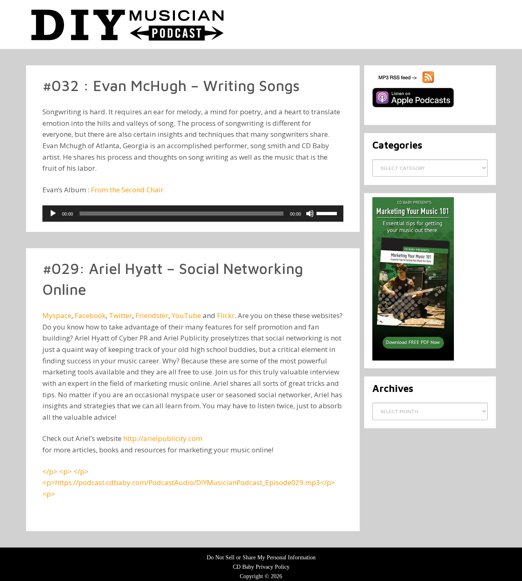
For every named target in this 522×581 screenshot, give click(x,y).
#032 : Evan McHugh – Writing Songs (171, 85)
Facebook (90, 315)
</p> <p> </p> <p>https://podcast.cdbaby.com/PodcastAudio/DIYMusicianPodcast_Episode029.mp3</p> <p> (188, 483)
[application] (192, 213)
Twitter (120, 315)
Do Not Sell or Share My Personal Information (261, 557)
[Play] (53, 213)
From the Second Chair (127, 189)
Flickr (225, 315)
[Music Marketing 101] (413, 358)
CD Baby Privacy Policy (261, 567)
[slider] (327, 212)
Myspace (56, 315)
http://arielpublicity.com (162, 438)
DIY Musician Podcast (128, 24)
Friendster (151, 315)
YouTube (186, 315)
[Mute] (310, 213)
